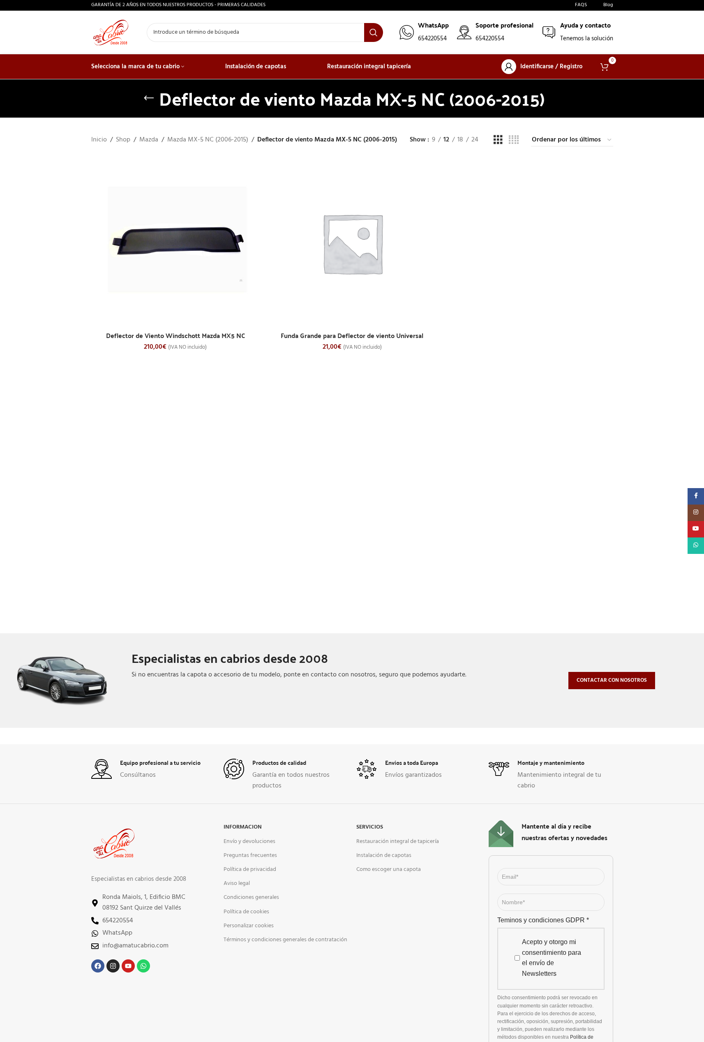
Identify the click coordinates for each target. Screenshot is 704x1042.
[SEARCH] (373, 32)
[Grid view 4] (514, 140)
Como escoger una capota (388, 869)
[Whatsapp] (143, 966)
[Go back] (148, 98)
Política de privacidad (250, 869)
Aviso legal (237, 883)
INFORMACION (243, 827)
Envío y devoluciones (249, 841)
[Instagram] (113, 966)
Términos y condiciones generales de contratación (285, 940)
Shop (123, 140)
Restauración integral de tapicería (397, 841)
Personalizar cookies (249, 926)
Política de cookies (246, 912)
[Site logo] (110, 32)
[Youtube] (128, 966)
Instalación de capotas (383, 855)
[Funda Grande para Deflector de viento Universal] (352, 243)
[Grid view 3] (498, 140)
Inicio (99, 140)
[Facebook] (97, 966)
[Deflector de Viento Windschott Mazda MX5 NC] (175, 243)
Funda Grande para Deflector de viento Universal (352, 335)
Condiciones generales (251, 897)
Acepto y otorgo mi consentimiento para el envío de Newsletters (551, 957)
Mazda (148, 140)
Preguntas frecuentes (250, 855)
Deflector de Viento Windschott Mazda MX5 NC (175, 335)
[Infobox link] (424, 32)
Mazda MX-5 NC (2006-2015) (207, 140)
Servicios (369, 827)
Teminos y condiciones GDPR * (543, 920)
